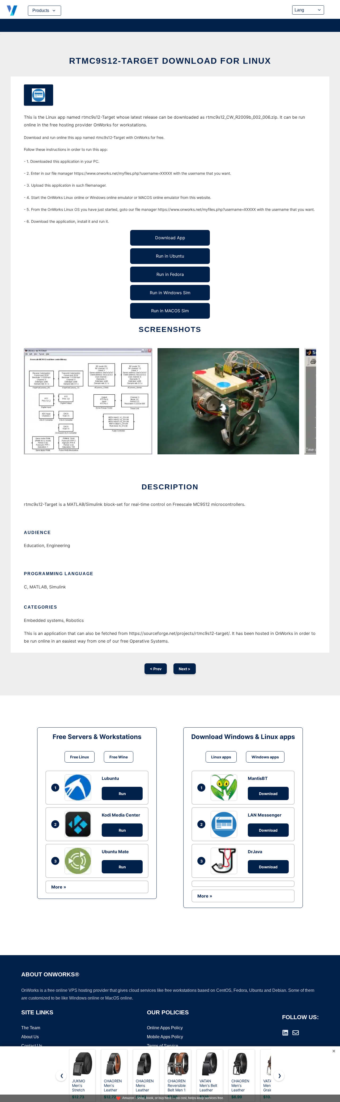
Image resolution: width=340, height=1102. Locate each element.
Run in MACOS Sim (170, 310)
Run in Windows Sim (170, 292)
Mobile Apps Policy (165, 1037)
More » (58, 887)
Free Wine (118, 757)
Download (268, 793)
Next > (184, 669)
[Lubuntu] (79, 787)
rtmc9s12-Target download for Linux (170, 61)
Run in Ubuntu (170, 256)
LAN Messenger (265, 815)
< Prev (156, 669)
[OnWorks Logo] (12, 11)
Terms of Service (162, 1046)
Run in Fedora (170, 274)
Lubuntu (110, 778)
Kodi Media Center (121, 815)
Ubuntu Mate (115, 851)
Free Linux (79, 757)
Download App (170, 237)
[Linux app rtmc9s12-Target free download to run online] (38, 95)
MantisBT (258, 778)
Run (122, 793)
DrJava (255, 851)
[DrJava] (225, 861)
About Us (30, 1037)
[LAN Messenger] (225, 824)
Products (40, 10)
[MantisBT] (225, 787)
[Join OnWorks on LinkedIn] (285, 1033)
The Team (30, 1028)
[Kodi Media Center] (79, 824)
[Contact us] (295, 1033)
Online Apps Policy (165, 1028)
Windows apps (265, 757)
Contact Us (31, 1046)
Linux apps (221, 757)
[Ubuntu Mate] (79, 861)
